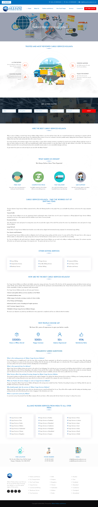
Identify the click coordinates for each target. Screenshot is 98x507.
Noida (52, 493)
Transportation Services (16, 263)
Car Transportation (34, 479)
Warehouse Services (15, 266)
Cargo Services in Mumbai (46, 417)
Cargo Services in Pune (16, 420)
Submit (89, 111)
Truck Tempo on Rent (73, 263)
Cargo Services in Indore (74, 428)
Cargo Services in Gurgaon (46, 434)
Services (71, 8)
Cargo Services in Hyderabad (18, 428)
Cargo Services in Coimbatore (47, 425)
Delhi (52, 476)
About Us (36, 8)
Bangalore (53, 482)
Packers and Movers (47, 8)
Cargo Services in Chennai (17, 431)
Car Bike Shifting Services (46, 263)
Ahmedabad (75, 493)
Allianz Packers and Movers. (59, 503)
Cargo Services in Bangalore (17, 434)
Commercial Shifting (73, 261)
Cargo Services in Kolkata (17, 425)
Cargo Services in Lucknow (74, 420)
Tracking (7, 2)
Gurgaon (53, 479)
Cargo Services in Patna (74, 417)
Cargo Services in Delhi (16, 417)
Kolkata (53, 490)
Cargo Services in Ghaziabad (46, 423)
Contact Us (80, 8)
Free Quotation (33, 493)
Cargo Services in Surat (73, 425)
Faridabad (75, 482)
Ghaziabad (75, 485)
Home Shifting (43, 266)
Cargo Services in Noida (16, 423)
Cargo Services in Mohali (74, 434)
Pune (73, 479)
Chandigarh (75, 490)
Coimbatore (75, 487)
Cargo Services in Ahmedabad (47, 431)
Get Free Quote (90, 8)
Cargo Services (43, 261)
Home (29, 8)
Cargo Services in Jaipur (74, 423)
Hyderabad (54, 487)
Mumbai (74, 476)
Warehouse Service (34, 490)
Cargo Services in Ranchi (74, 431)
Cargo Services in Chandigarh (47, 428)
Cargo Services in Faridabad (46, 420)
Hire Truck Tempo (61, 8)
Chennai (53, 485)
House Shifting (14, 261)
